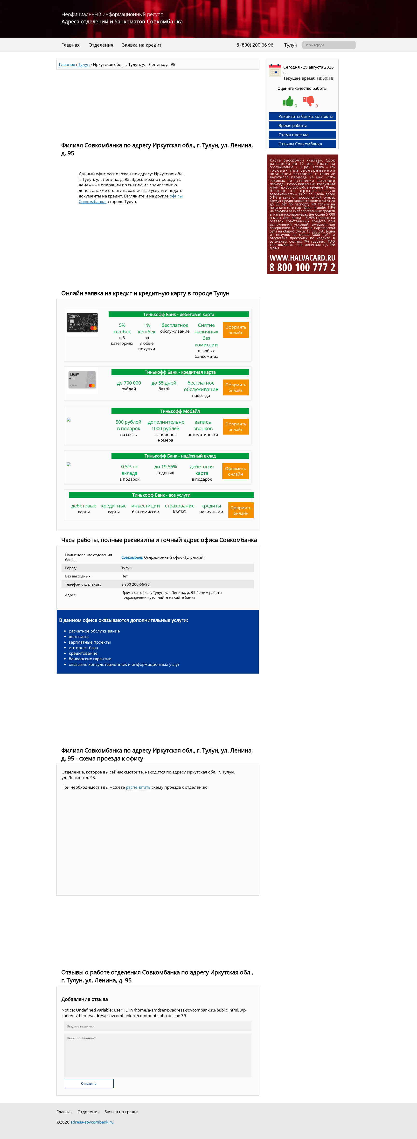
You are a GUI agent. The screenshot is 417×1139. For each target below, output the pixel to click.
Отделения (101, 45)
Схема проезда (293, 134)
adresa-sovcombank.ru (92, 1122)
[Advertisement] (157, 103)
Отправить (89, 1083)
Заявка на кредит (141, 45)
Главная (70, 45)
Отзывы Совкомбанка (300, 144)
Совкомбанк (132, 557)
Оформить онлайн (235, 329)
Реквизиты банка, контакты (305, 116)
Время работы (292, 125)
